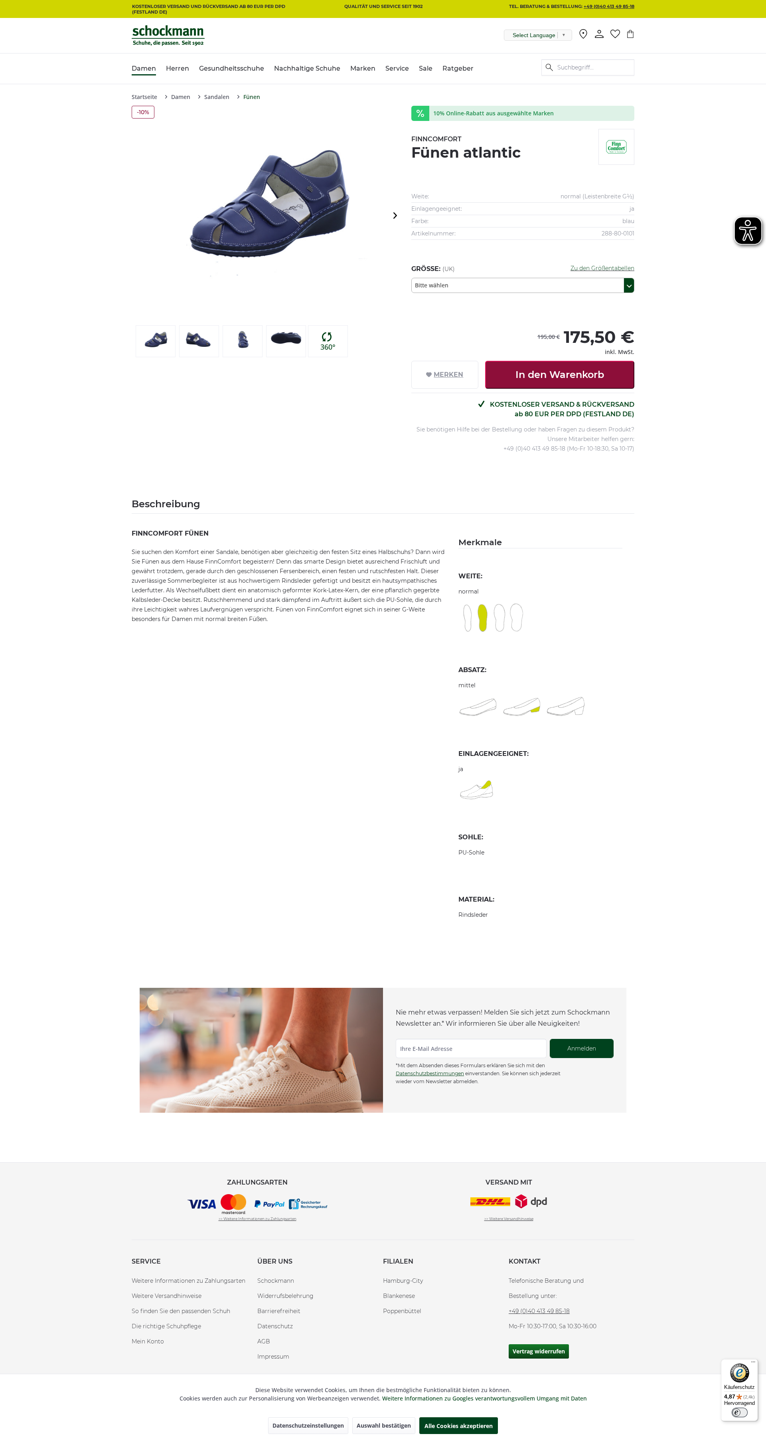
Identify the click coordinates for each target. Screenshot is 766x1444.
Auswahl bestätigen (384, 1425)
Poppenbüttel (402, 1311)
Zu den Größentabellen (602, 268)
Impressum (273, 1356)
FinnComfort (436, 139)
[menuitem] (583, 35)
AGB (263, 1341)
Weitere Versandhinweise (166, 1296)
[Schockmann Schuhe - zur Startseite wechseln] (168, 35)
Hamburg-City (403, 1280)
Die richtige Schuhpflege (166, 1326)
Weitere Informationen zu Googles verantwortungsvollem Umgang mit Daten (484, 1398)
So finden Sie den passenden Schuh (181, 1311)
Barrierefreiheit (278, 1311)
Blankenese (399, 1296)
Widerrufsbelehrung (285, 1296)
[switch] (740, 1412)
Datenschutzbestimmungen (430, 1073)
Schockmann (275, 1280)
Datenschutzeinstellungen (308, 1425)
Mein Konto (148, 1341)
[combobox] (522, 285)
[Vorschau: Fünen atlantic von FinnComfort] (156, 341)
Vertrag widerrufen (539, 1351)
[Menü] (753, 1364)
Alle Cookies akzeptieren (458, 1426)
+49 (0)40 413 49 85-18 (609, 6)
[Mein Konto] (599, 34)
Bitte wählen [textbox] (431, 285)
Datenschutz (275, 1326)
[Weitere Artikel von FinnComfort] (616, 147)
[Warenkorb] (630, 34)
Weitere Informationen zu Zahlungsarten (188, 1280)
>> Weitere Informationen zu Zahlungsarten (257, 1219)
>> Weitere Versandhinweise (508, 1219)
